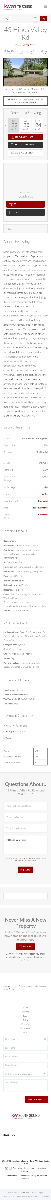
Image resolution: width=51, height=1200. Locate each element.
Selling (25, 1020)
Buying (25, 1016)
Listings (25, 1012)
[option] (25, 72)
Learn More (30, 102)
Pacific (44, 494)
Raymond (20, 45)
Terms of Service (27, 860)
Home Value (25, 1028)
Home (25, 1008)
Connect (25, 1032)
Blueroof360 (23, 1193)
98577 (32, 45)
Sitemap (45, 1196)
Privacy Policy (8, 1196)
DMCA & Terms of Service (28, 1196)
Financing (25, 1024)
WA (27, 45)
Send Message (36, 1099)
